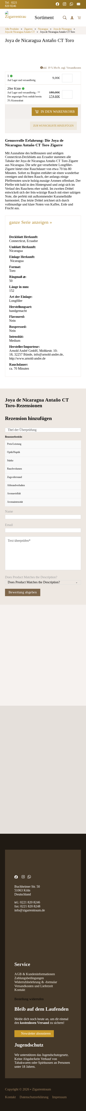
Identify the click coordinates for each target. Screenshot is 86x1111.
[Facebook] (58, 4)
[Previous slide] (8, 630)
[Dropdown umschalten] (57, 18)
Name (9, 511)
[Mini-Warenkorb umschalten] (79, 17)
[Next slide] (20, 630)
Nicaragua (43, 28)
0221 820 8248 (30, 906)
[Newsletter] (79, 4)
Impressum (59, 1097)
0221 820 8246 (30, 902)
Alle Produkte (12, 28)
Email (9, 525)
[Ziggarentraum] (15, 17)
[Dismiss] (84, 2)
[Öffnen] (65, 18)
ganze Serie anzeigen (30, 222)
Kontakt (19, 990)
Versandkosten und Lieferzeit (33, 986)
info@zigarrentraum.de (29, 910)
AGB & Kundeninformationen (34, 974)
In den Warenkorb (58, 112)
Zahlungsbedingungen (29, 978)
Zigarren (28, 28)
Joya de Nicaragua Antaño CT (20, 31)
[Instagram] (65, 4)
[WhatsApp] (72, 4)
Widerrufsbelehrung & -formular (35, 982)
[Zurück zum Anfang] (72, 1099)
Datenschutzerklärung (34, 1097)
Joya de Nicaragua (62, 28)
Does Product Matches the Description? (31, 577)
